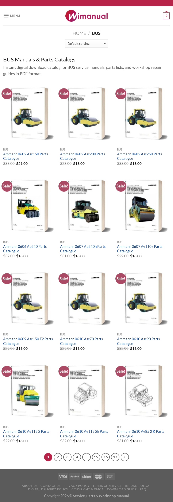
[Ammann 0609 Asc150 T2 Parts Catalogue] (29, 298)
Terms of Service (107, 485)
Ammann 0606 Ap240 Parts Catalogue (25, 248)
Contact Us (50, 485)
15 (96, 457)
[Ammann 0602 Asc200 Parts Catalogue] (86, 113)
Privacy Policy (76, 485)
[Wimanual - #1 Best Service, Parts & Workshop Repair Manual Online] (86, 16)
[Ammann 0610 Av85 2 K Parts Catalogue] (143, 391)
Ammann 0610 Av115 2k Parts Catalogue (84, 433)
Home (79, 33)
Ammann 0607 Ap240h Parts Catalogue (82, 248)
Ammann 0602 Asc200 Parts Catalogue (82, 156)
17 (115, 457)
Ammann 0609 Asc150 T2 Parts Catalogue (28, 341)
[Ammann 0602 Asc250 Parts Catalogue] (143, 113)
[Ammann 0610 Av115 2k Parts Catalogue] (86, 391)
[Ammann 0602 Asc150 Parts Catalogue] (29, 113)
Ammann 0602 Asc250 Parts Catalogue (139, 156)
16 (106, 457)
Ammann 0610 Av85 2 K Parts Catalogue (140, 433)
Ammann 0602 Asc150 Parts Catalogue (25, 156)
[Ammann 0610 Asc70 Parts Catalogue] (86, 298)
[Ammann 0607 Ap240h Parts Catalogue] (86, 206)
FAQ (143, 489)
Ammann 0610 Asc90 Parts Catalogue (138, 341)
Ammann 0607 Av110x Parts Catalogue (139, 248)
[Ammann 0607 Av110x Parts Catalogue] (143, 206)
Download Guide (122, 489)
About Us (29, 485)
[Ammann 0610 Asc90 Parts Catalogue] (143, 298)
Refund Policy (137, 485)
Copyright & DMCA (88, 489)
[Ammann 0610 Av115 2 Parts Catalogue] (29, 391)
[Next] (125, 457)
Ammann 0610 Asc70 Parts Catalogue (81, 341)
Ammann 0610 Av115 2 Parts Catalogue (26, 433)
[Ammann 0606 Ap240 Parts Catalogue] (29, 206)
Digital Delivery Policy (48, 489)
